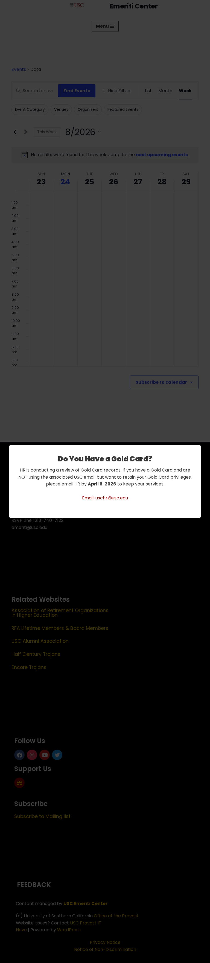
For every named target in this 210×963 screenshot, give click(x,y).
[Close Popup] (197, 449)
